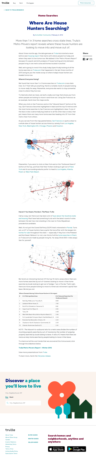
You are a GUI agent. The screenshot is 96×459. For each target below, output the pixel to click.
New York (22, 126)
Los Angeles (69, 123)
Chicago (42, 126)
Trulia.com (37, 70)
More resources (85, 3)
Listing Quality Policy (11, 451)
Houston (59, 126)
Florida (69, 228)
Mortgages (30, 3)
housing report (34, 56)
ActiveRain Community (43, 35)
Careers (7, 439)
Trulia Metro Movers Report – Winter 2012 (35, 348)
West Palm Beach (32, 172)
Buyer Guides (33, 435)
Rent (21, 3)
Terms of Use (9, 449)
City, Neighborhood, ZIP (13, 393)
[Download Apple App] (56, 449)
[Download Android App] (76, 449)
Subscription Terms (11, 453)
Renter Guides (33, 439)
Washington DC (33, 126)
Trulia (56, 53)
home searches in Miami (67, 235)
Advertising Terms (10, 444)
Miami (21, 172)
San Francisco (57, 121)
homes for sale (24, 233)
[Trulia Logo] (5, 3)
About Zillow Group (11, 437)
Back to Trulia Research (15, 10)
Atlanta (70, 169)
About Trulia (9, 435)
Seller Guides (33, 442)
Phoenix (49, 126)
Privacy (7, 446)
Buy (14, 3)
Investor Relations (10, 442)
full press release (44, 356)
